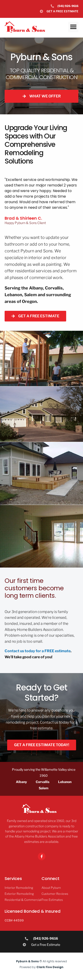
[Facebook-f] (41, 856)
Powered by (41, 967)
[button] (73, 27)
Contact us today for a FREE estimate (38, 651)
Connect (50, 878)
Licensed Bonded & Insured (32, 911)
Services (13, 878)
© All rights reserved (41, 961)
